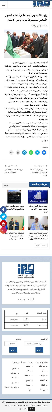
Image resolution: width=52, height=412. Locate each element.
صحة (28, 385)
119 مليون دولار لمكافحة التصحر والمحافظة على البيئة (38, 173)
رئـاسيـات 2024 (11, 387)
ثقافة (43, 385)
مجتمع (28, 380)
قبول (31, 409)
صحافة (27, 376)
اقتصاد (42, 380)
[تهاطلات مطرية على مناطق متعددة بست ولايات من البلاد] (38, 197)
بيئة (29, 390)
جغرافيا (14, 373)
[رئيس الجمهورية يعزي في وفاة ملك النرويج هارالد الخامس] (14, 197)
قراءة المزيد (22, 409)
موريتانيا (42, 366)
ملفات (28, 371)
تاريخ (14, 368)
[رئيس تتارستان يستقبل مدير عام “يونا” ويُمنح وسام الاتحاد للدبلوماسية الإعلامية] (14, 223)
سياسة (28, 366)
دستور (14, 383)
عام (43, 371)
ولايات (42, 376)
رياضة (42, 390)
